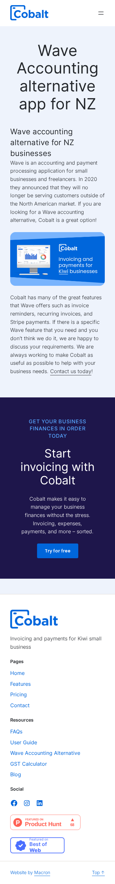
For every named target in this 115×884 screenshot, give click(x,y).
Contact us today (70, 371)
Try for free (58, 551)
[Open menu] (101, 13)
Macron (42, 872)
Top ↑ (98, 872)
